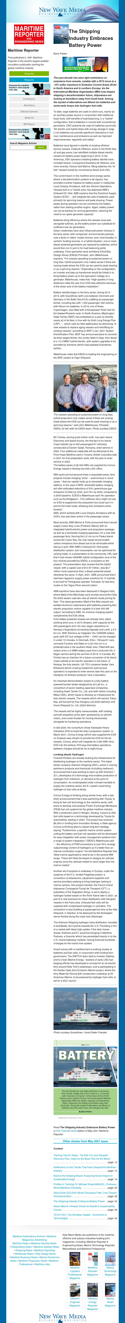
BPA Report (29, 124)
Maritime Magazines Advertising (39, 1237)
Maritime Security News (43, 1243)
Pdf (58, 1130)
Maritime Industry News (46, 1246)
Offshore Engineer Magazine (75, 1302)
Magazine (29, 79)
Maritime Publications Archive (29, 1236)
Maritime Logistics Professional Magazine (75, 1273)
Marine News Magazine (110, 1302)
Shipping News (24, 1250)
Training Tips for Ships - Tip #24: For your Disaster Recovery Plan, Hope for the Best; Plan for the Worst (82, 1156)
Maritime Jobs (42, 1264)
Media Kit (29, 117)
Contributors (29, 98)
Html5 (73, 1130)
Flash (64, 1130)
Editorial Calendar (29, 111)
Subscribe (29, 73)
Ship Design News (45, 1253)
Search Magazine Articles (23, 143)
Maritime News (20, 1243)
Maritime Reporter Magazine (92, 1271)
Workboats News (24, 1253)
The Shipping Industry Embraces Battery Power (79, 1201)
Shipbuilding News (21, 1246)
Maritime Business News (24, 1257)
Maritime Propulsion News (33, 1260)
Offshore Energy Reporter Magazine (92, 1304)
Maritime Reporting (44, 1250)
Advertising (29, 105)
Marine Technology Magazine (110, 1271)
